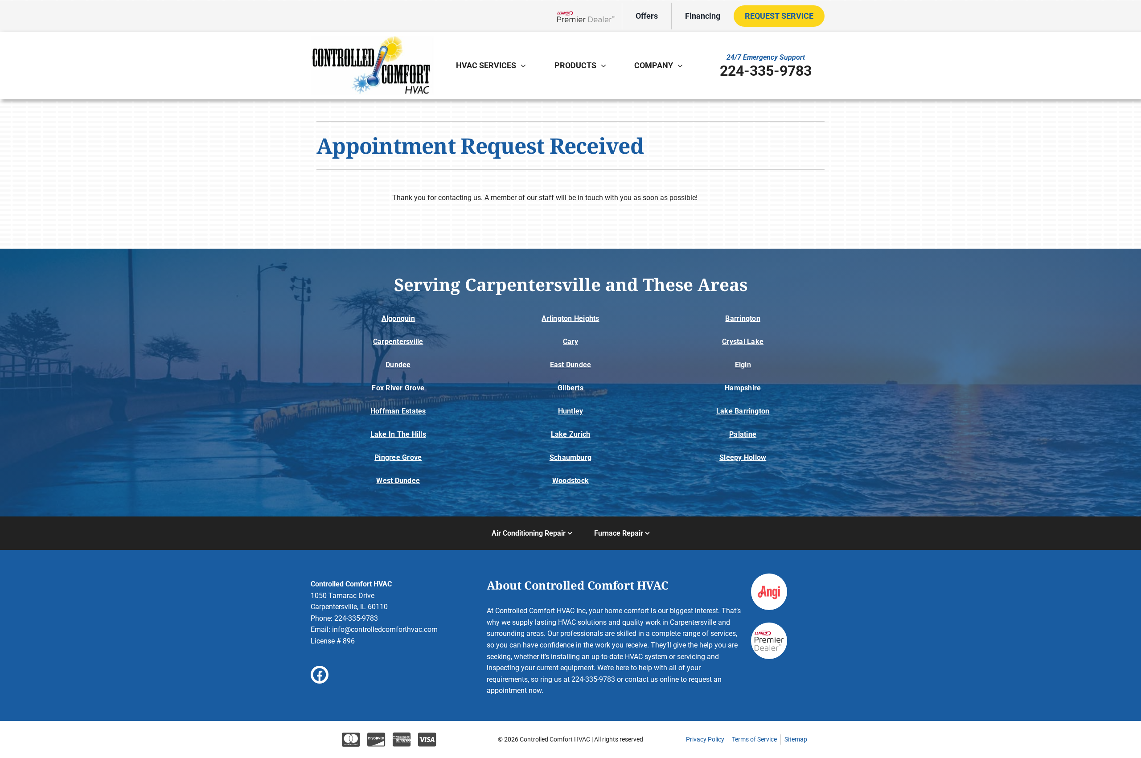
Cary (570, 341)
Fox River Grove (398, 388)
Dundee (398, 365)
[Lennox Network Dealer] (589, 16)
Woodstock (570, 480)
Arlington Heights (570, 318)
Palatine (742, 434)
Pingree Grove (398, 457)
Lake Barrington (743, 411)
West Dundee (398, 480)
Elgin (743, 365)
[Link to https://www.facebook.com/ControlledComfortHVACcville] (319, 675)
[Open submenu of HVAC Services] (525, 65)
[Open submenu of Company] (682, 65)
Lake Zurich (571, 434)
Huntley (570, 411)
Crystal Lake (742, 341)
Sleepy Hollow (742, 457)
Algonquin (398, 318)
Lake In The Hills (398, 434)
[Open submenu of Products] (606, 65)
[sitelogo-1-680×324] (372, 39)
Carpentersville (398, 341)
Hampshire (743, 388)
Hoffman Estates (398, 411)
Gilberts (570, 388)
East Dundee (570, 365)
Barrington (742, 318)
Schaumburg (570, 457)
